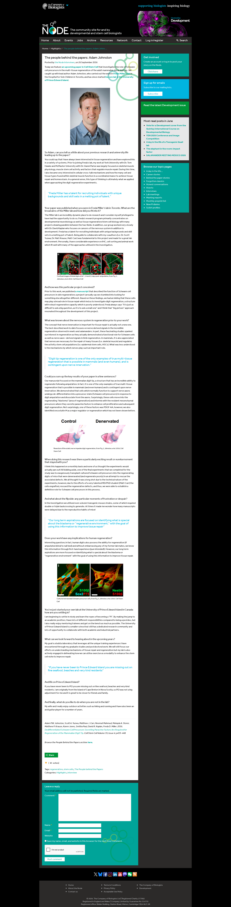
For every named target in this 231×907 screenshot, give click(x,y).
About (56, 40)
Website (49, 835)
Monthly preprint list (156, 200)
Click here (153, 71)
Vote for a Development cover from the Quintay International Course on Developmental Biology (166, 128)
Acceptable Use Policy (113, 891)
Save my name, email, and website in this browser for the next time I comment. (84, 840)
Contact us (73, 891)
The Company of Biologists (151, 885)
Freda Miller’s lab (121, 73)
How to (149, 187)
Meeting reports (154, 197)
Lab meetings (152, 194)
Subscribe (153, 93)
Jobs (80, 40)
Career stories (153, 174)
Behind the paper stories (158, 177)
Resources (106, 40)
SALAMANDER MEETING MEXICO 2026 (166, 155)
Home (45, 40)
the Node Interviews (65, 62)
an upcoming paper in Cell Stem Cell (80, 66)
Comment (50, 795)
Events (69, 40)
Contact (136, 40)
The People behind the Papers (88, 769)
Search (184, 40)
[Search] (177, 40)
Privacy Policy (109, 888)
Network (122, 40)
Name (48, 825)
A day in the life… (154, 171)
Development (145, 888)
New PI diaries (153, 204)
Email (48, 830)
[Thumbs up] (46, 762)
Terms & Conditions (112, 885)
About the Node (75, 888)
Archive (91, 40)
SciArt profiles (153, 207)
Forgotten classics (155, 181)
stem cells (69, 769)
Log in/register (154, 40)
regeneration (56, 769)
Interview (72, 772)
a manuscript (82, 291)
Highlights (56, 48)
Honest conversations (157, 184)
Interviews (151, 191)
